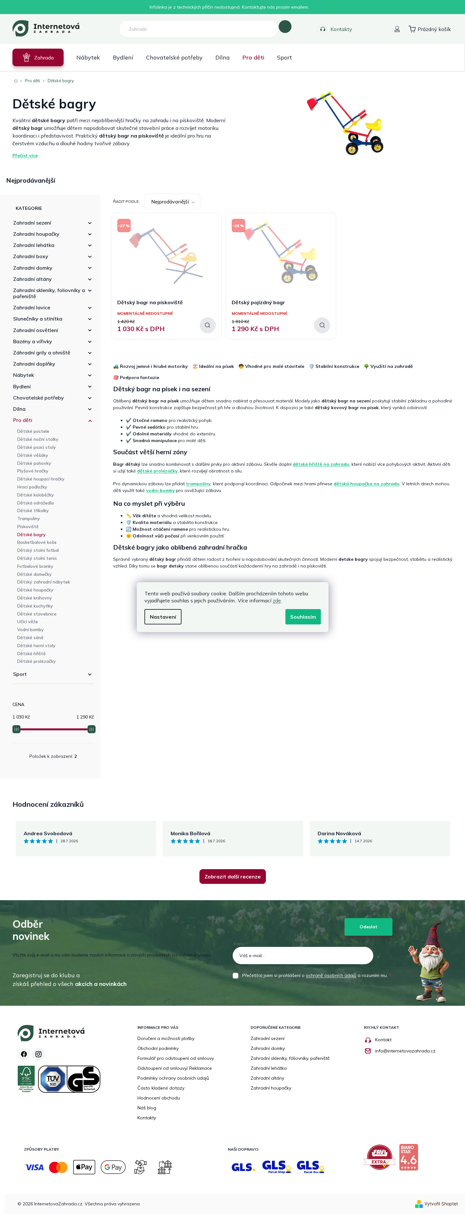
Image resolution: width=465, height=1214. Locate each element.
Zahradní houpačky (36, 234)
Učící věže (27, 621)
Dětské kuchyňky (35, 606)
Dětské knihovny (34, 598)
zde (277, 600)
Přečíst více (25, 155)
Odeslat (368, 927)
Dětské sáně (30, 637)
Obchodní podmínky (158, 1048)
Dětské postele (33, 431)
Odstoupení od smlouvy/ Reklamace (174, 1068)
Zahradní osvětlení (35, 330)
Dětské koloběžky (35, 495)
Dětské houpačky (35, 590)
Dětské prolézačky (36, 661)
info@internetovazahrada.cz (405, 1051)
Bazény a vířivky (32, 341)
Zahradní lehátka (33, 245)
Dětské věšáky (32, 455)
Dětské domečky (34, 574)
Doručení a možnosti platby (165, 1038)
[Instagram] (38, 1054)
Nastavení (163, 617)
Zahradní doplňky (34, 364)
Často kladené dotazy (160, 1088)
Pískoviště (28, 526)
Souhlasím (303, 617)
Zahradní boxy (30, 256)
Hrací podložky (32, 487)
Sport (20, 674)
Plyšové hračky (33, 471)
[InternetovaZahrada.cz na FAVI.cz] (381, 1160)
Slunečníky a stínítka (37, 318)
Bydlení (22, 386)
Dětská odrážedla (35, 503)
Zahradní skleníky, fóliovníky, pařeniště (290, 1058)
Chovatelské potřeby (38, 397)
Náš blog (146, 1108)
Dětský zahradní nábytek (43, 582)
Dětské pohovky (34, 463)
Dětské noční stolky (37, 439)
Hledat (285, 26)
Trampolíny (28, 518)
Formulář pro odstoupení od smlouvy (175, 1058)
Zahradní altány (32, 279)
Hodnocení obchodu (158, 1098)
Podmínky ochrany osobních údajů (173, 1078)
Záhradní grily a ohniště (41, 352)
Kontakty (341, 29)
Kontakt (383, 1040)
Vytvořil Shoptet (441, 1203)
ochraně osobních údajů (331, 975)
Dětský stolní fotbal (38, 550)
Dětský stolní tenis (37, 558)
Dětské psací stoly (36, 447)
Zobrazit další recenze (233, 876)
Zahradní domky (32, 268)
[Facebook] (24, 1054)
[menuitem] (38, 57)
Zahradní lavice (31, 307)
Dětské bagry (31, 534)
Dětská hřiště (31, 653)
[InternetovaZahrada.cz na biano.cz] (410, 1160)
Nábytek (23, 375)
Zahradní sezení (32, 222)
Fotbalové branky (35, 566)
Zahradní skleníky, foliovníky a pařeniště (49, 293)
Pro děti (22, 420)
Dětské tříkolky (33, 510)
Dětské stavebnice (37, 614)
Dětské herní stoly (36, 645)
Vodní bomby (30, 629)
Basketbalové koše (37, 542)
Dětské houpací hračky (41, 479)
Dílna (19, 409)
